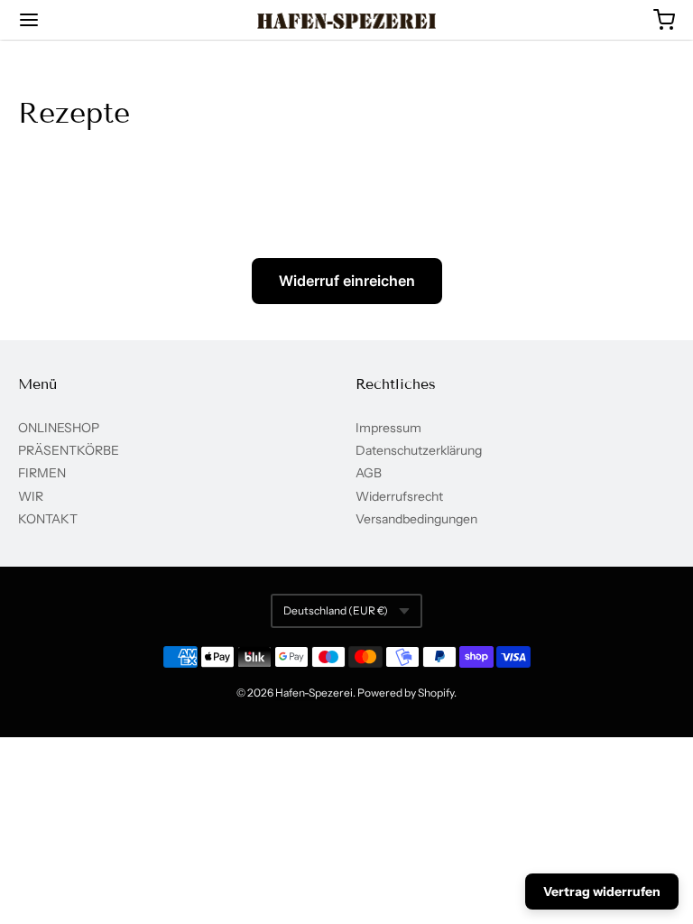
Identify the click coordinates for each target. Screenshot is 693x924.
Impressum (388, 428)
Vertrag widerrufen (602, 891)
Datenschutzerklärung (419, 450)
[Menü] (84, 20)
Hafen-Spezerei (314, 692)
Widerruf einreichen (347, 281)
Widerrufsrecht (399, 496)
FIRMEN (42, 473)
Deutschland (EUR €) (335, 610)
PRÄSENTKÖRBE (68, 450)
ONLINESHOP (58, 428)
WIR (30, 496)
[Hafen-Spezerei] (347, 21)
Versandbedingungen (416, 519)
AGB (369, 473)
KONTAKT (48, 519)
